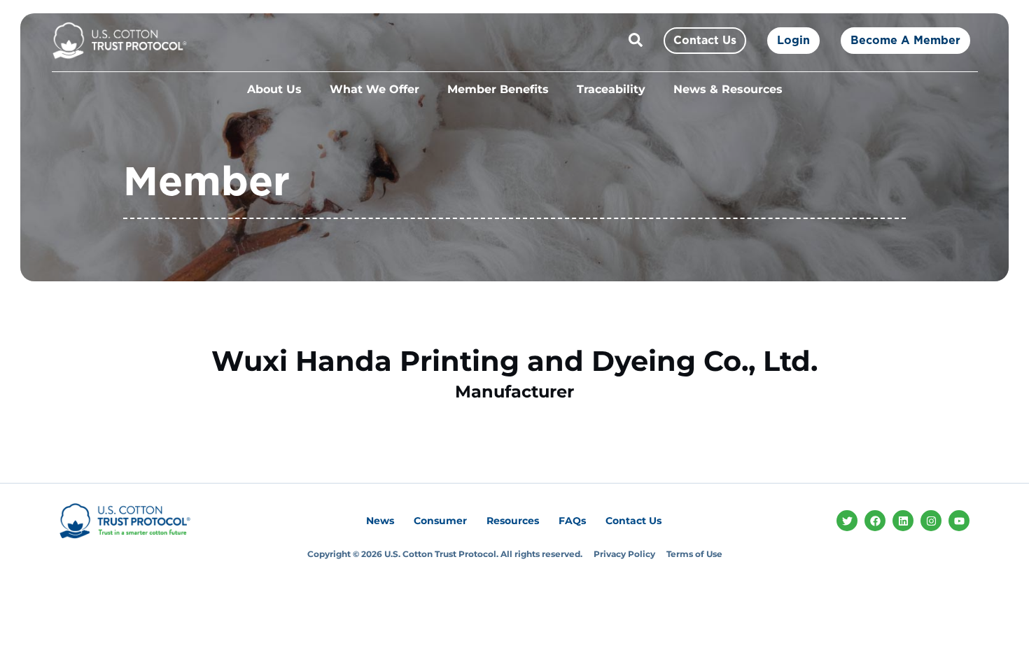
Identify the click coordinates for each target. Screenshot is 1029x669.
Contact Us (634, 520)
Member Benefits (498, 89)
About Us (274, 89)
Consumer (440, 520)
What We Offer (374, 89)
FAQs (572, 520)
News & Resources (728, 89)
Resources (512, 520)
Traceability (611, 89)
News (380, 520)
